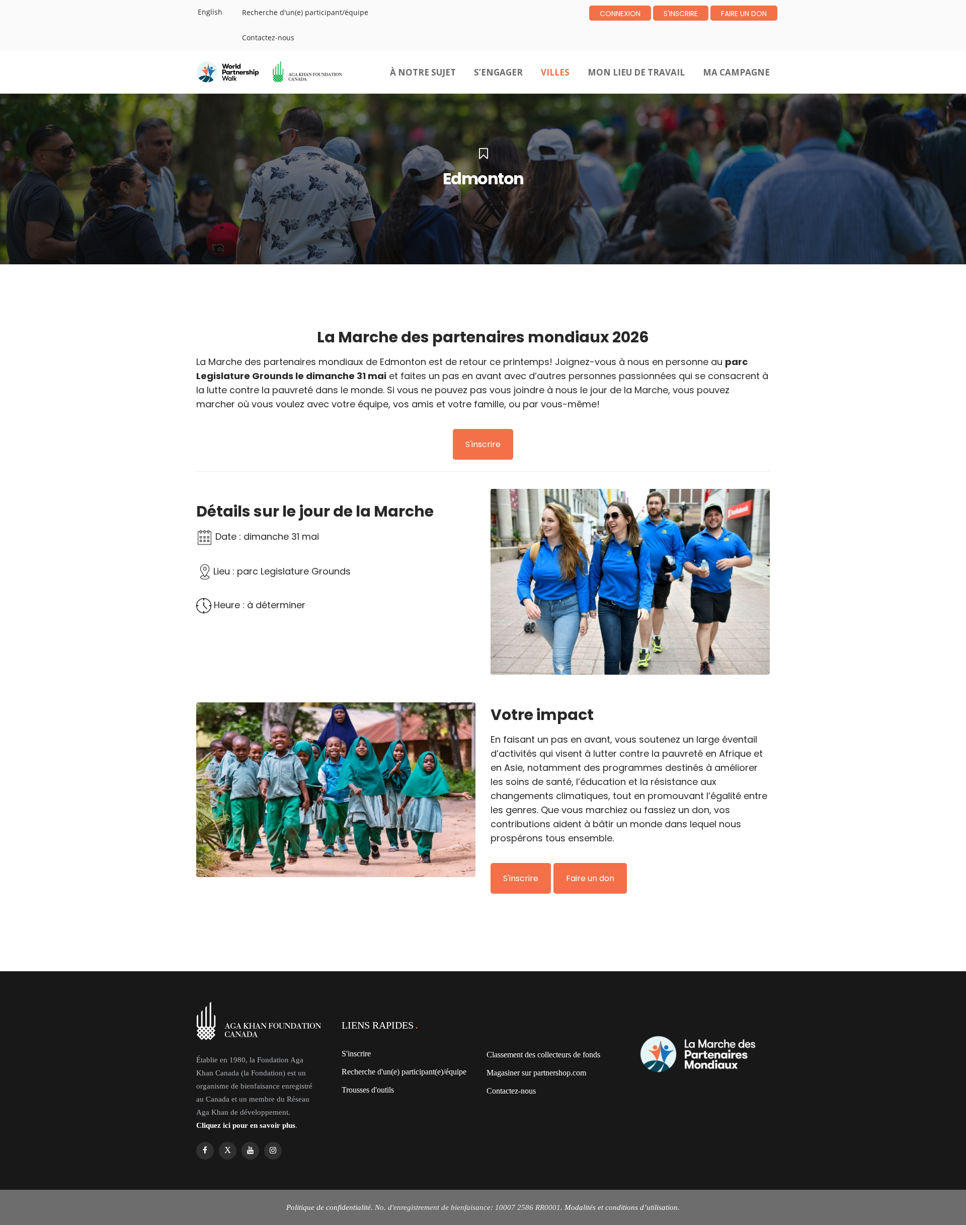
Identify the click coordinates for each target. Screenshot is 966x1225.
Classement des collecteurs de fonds (543, 1054)
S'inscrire (681, 14)
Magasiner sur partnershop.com (536, 1072)
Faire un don (590, 878)
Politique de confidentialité (328, 1207)
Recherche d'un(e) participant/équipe (305, 12)
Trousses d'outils (368, 1090)
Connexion (620, 14)
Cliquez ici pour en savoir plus (245, 1125)
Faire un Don (744, 14)
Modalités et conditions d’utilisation (621, 1207)
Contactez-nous (268, 37)
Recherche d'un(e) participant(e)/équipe (404, 1071)
